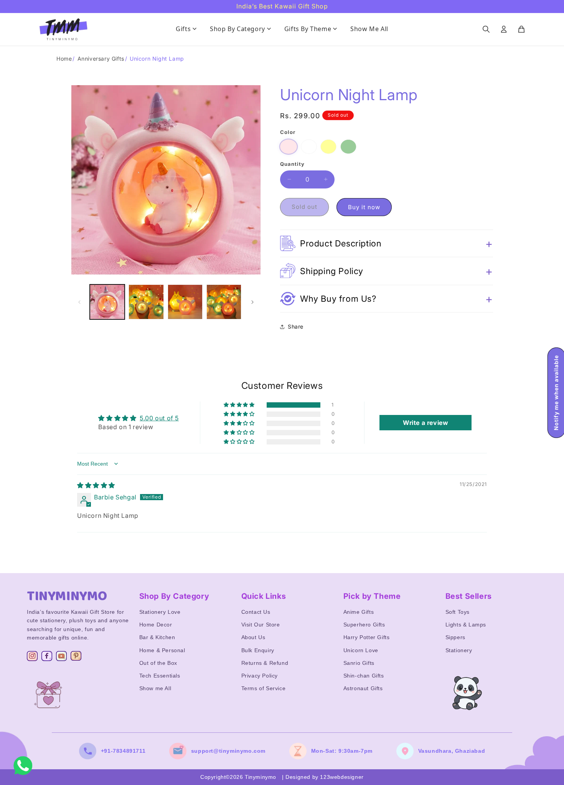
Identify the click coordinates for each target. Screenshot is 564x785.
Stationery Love (160, 612)
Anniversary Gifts (101, 58)
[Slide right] (252, 302)
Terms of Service (263, 688)
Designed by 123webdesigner (324, 777)
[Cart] (521, 29)
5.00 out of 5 (159, 418)
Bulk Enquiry (257, 650)
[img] (96, 485)
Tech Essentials (159, 676)
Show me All (155, 688)
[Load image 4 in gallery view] (185, 301)
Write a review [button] (425, 422)
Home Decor (155, 624)
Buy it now (364, 207)
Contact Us (255, 612)
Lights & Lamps (465, 624)
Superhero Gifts (364, 624)
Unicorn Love (360, 650)
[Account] (504, 29)
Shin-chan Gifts (363, 676)
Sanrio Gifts (358, 663)
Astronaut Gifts (363, 688)
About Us (253, 637)
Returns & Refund (265, 663)
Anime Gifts (358, 612)
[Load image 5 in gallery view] (223, 301)
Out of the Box (158, 663)
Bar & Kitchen (157, 637)
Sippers (455, 637)
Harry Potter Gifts (366, 637)
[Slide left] (79, 302)
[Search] (486, 29)
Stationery (458, 650)
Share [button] (295, 326)
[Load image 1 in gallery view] (107, 301)
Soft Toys (457, 612)
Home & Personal (162, 650)
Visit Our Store (260, 624)
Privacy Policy (259, 676)
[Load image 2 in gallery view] (146, 301)
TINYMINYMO (67, 596)
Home (64, 58)
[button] (386, 243)
